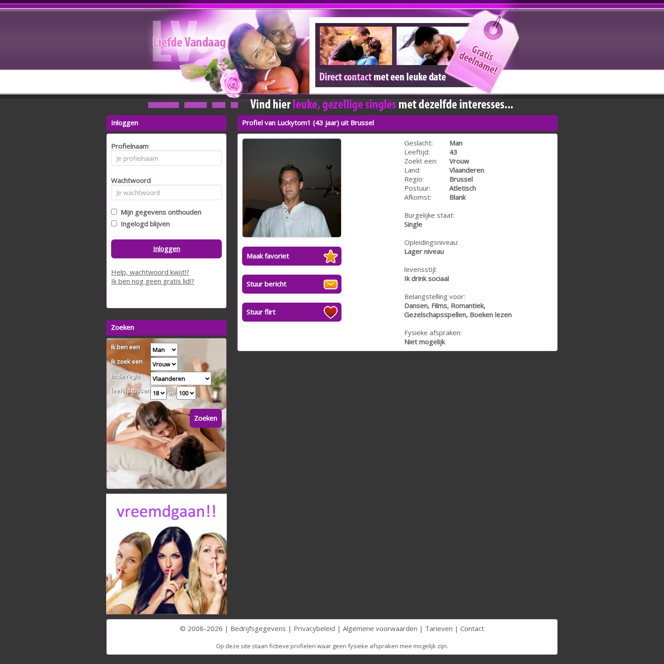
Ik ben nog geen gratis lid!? (152, 280)
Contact (472, 628)
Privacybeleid (314, 628)
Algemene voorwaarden (380, 628)
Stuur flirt (261, 311)
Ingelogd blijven (143, 223)
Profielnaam (128, 145)
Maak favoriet (268, 255)
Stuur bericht (266, 283)
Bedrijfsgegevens (258, 628)
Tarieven (439, 628)
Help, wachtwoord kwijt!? (150, 271)
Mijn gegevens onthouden (159, 211)
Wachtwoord (128, 180)
